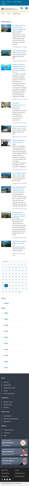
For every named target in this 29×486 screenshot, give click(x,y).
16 (2, 267)
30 (22, 270)
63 (26, 282)
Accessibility (5, 476)
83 (12, 291)
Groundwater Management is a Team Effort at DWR (18, 105)
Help (5, 435)
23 (26, 267)
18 (9, 267)
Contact (9, 1)
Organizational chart (9, 388)
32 (2, 273)
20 (16, 267)
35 (12, 273)
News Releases (8, 416)
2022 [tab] (6, 337)
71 (26, 285)
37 (19, 273)
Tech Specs (7, 433)
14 (21, 264)
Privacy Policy (5, 473)
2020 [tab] (6, 349)
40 (2, 276)
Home (3, 13)
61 (19, 282)
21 (19, 267)
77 (19, 288)
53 (19, 279)
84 (16, 291)
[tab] (14, 303)
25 (6, 270)
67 (12, 285)
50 (9, 279)
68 (16, 285)
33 (6, 273)
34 (9, 273)
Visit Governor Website (6, 445)
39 (26, 273)
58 (9, 282)
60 (16, 282)
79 (26, 288)
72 (2, 288)
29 (19, 270)
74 (9, 288)
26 (9, 270)
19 (12, 267)
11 (11, 264)
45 (19, 276)
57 (6, 282)
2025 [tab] (6, 319)
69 (19, 285)
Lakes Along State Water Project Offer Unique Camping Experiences (19, 189)
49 (6, 279)
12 (14, 264)
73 (6, 288)
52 (16, 279)
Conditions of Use (8, 430)
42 (9, 276)
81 (6, 291)
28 (16, 270)
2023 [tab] (6, 331)
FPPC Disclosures (19, 476)
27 (12, 270)
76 (16, 288)
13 (18, 264)
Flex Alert (6, 407)
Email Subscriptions (9, 393)
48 (2, 279)
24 (2, 270)
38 (22, 273)
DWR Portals (7, 421)
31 (26, 270)
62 (22, 282)
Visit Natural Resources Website (8, 454)
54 (22, 279)
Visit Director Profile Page (7, 463)
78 (22, 288)
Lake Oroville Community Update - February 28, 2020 (19, 243)
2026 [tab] (6, 313)
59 (12, 282)
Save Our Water (8, 404)
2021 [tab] (6, 343)
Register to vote (8, 402)
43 (12, 276)
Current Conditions (17, 1)
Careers (6, 390)
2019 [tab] (6, 355)
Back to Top (4, 470)
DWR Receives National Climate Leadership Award (18, 142)
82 (9, 291)
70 (22, 285)
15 (24, 264)
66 (9, 285)
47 (26, 276)
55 (26, 279)
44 (16, 276)
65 (6, 285)
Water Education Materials (11, 419)
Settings (4, 4)
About (3, 1)
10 (8, 264)
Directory (6, 382)
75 (12, 288)
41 (6, 276)
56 (2, 282)
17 (6, 267)
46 (22, 276)
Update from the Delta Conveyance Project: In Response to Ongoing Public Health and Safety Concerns (19, 68)
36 (16, 273)
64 (2, 285)
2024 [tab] (6, 325)
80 (2, 291)
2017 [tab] (6, 368)
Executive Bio (7, 385)
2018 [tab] (6, 361)
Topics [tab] (7, 303)
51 (12, 279)
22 (22, 267)
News (8, 13)
